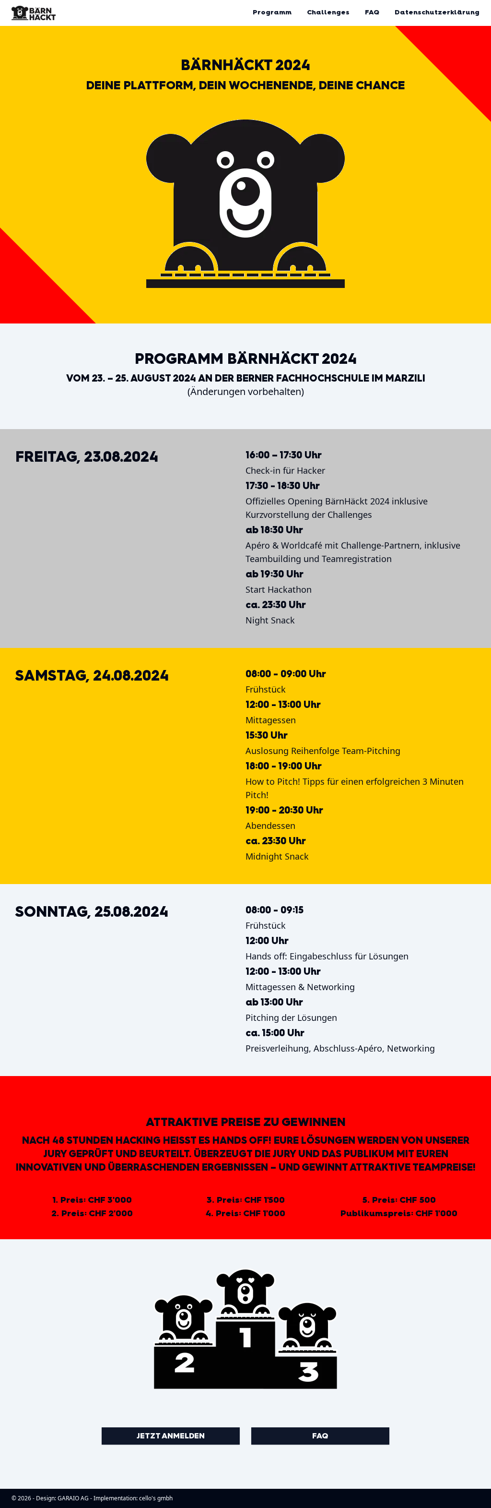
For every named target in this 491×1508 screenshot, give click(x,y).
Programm (272, 12)
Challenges (328, 12)
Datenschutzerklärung (437, 12)
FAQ (372, 12)
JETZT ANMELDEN (171, 1435)
